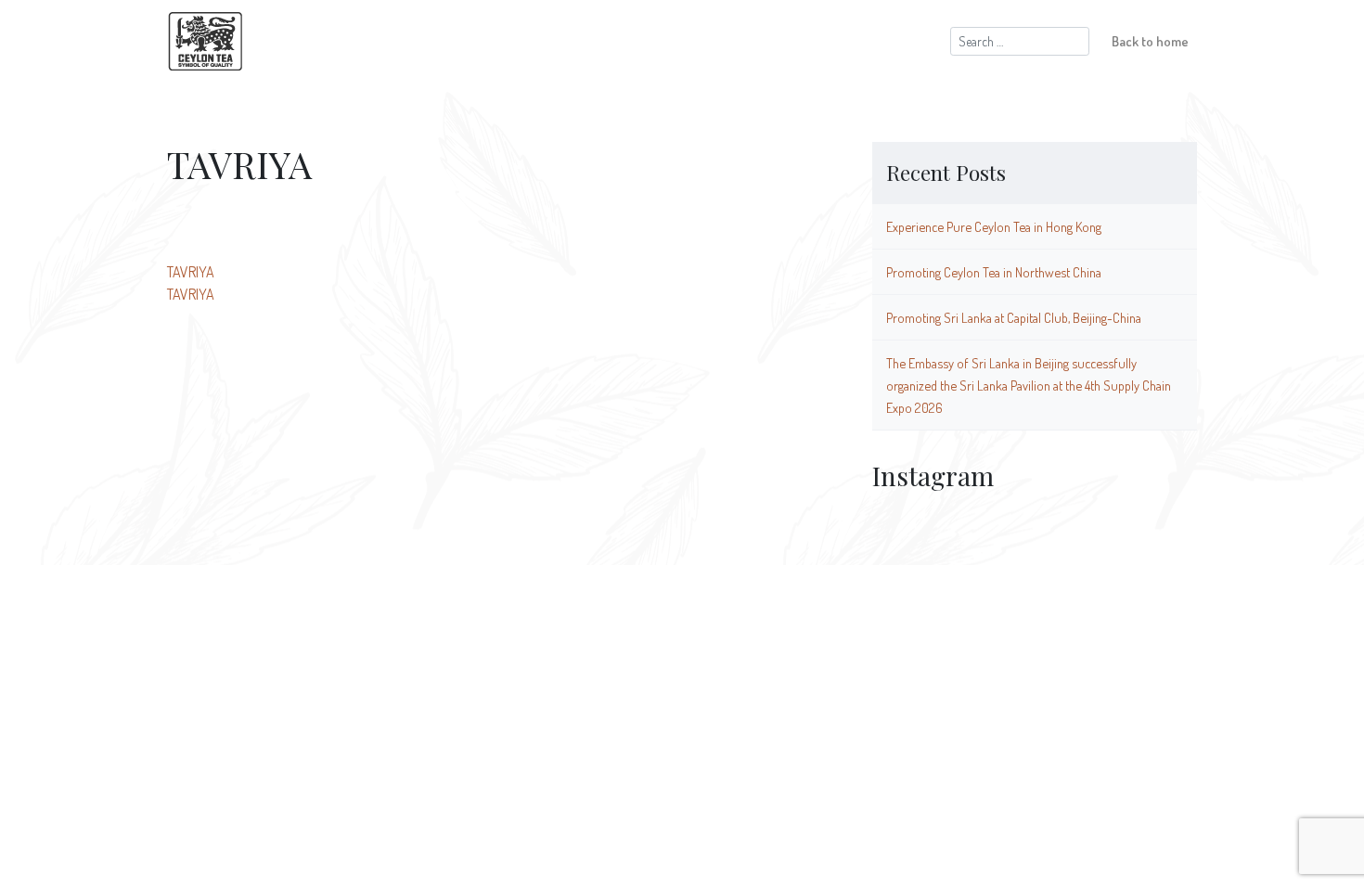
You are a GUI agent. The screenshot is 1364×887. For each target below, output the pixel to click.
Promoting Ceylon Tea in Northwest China (993, 272)
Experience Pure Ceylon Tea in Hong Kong (993, 226)
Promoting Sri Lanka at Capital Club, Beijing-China (1013, 317)
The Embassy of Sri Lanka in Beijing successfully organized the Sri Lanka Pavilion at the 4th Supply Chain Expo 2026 (1028, 385)
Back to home (1150, 40)
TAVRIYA (190, 272)
